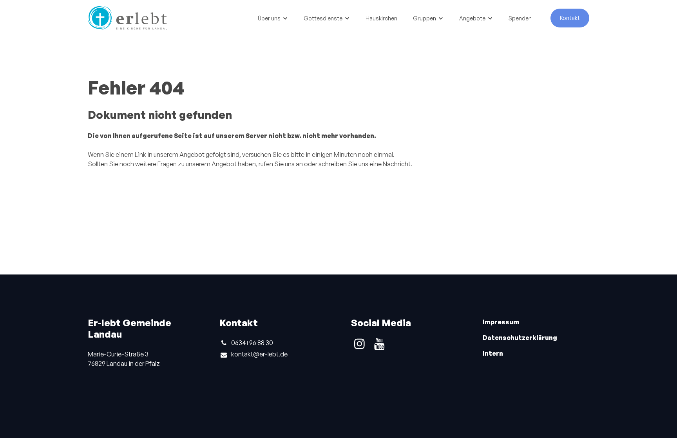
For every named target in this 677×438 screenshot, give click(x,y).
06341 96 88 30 (252, 343)
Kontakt (570, 18)
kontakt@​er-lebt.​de (259, 354)
